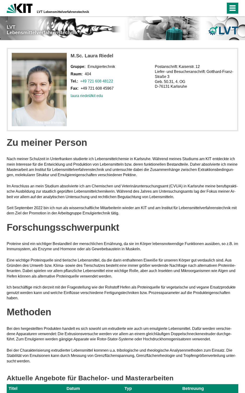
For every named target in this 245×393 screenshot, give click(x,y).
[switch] (212, 8)
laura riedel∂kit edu (87, 96)
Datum (73, 388)
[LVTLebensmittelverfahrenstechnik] (223, 30)
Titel (13, 388)
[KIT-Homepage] (20, 7)
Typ (128, 388)
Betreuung (193, 388)
